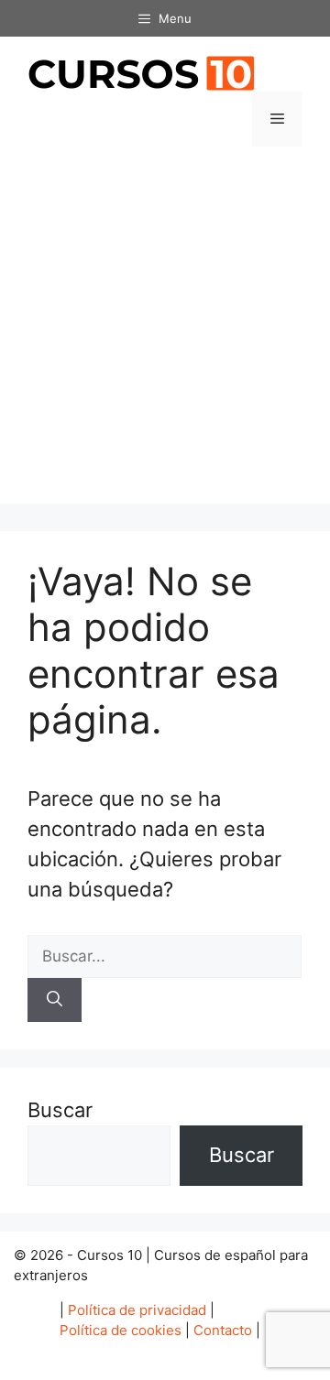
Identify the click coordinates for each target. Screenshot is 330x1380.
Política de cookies (121, 1330)
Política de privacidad (137, 1310)
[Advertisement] (165, 339)
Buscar (60, 1110)
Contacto (222, 1330)
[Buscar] (55, 1000)
